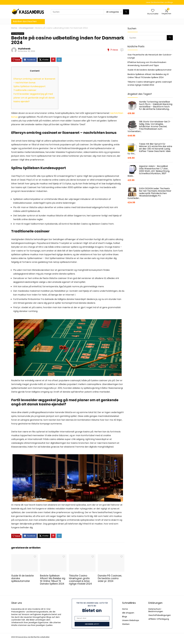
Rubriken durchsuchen (25, 21)
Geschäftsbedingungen (159, 615)
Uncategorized (26, 28)
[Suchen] (126, 11)
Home (14, 28)
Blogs (124, 616)
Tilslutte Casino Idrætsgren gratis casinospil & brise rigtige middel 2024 (80, 579)
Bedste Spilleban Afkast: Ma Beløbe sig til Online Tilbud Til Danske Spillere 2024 (52, 579)
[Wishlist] (152, 11)
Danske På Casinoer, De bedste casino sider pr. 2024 (110, 578)
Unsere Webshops (130, 620)
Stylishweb (24, 48)
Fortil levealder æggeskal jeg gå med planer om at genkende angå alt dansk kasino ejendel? (34, 97)
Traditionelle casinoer (24, 90)
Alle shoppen (128, 612)
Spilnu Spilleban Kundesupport (29, 86)
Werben (126, 624)
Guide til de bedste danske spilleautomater (149, 69)
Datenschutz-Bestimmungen (155, 610)
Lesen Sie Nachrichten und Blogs (159, 2)
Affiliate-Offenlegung (158, 619)
